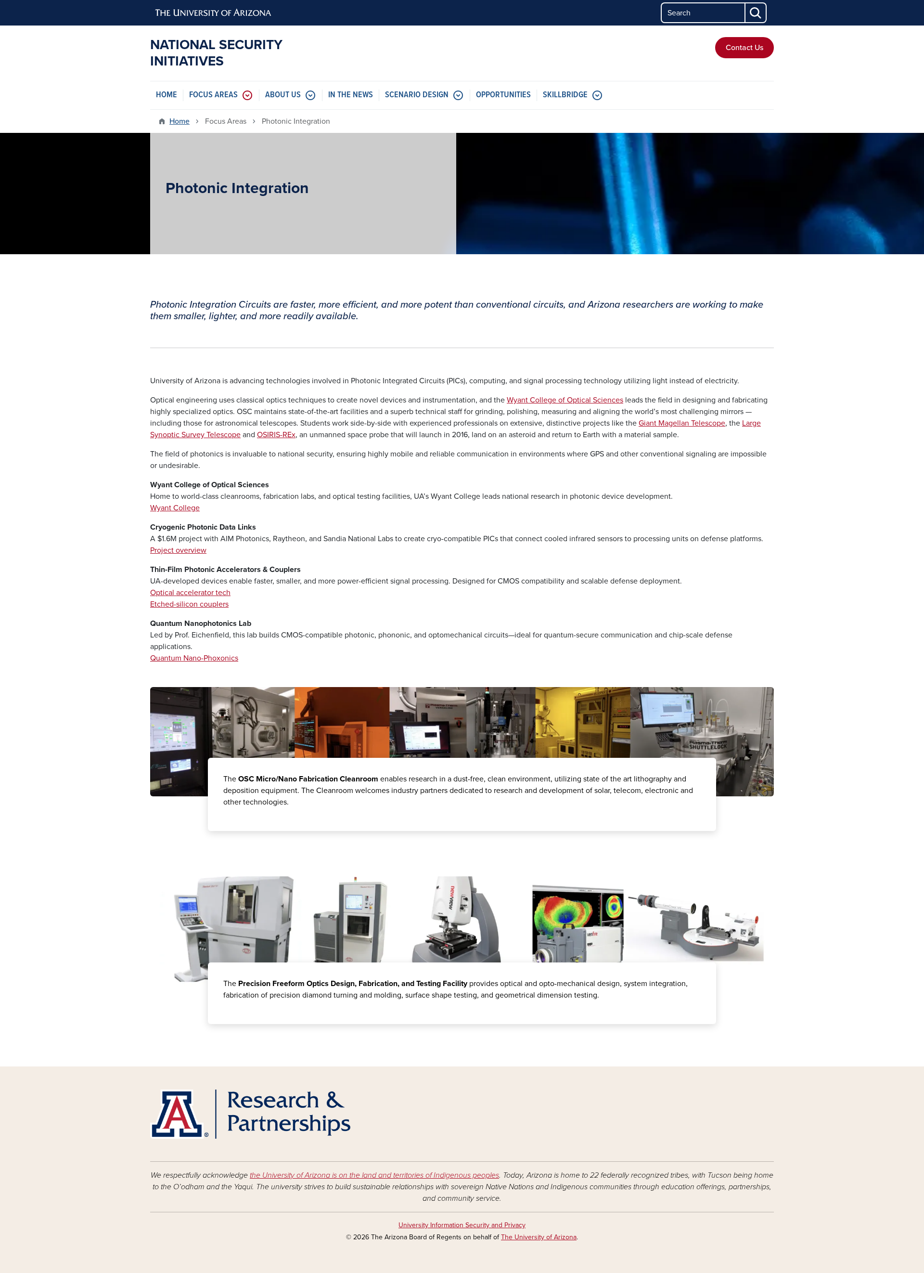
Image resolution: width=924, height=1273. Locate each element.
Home (179, 121)
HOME (166, 95)
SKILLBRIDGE (565, 95)
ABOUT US (283, 95)
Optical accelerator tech (190, 593)
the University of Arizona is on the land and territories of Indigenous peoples (374, 1175)
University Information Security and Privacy (462, 1225)
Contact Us (744, 47)
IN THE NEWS (350, 95)
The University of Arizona (539, 1237)
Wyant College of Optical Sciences (565, 400)
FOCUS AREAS (213, 95)
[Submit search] (756, 12)
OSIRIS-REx (276, 435)
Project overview (178, 550)
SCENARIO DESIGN (417, 95)
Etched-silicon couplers (189, 604)
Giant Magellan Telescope (682, 423)
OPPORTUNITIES (503, 95)
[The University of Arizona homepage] (213, 13)
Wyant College (175, 508)
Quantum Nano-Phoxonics (194, 658)
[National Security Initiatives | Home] (250, 1114)
